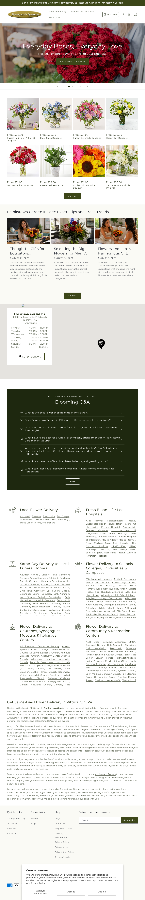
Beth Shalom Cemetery (46, 603)
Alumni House (127, 601)
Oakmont (39, 519)
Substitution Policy (64, 852)
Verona (37, 522)
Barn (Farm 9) (127, 614)
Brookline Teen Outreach (121, 651)
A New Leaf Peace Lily (51, 185)
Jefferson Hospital (107, 536)
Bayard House (107, 617)
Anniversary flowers (105, 774)
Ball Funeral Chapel (58, 590)
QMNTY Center (126, 670)
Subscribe (129, 820)
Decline (102, 891)
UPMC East (118, 546)
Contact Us (60, 823)
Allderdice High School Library (118, 595)
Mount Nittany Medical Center (118, 540)
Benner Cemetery (42, 594)
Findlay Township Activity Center (104, 654)
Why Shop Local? (63, 828)
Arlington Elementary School (119, 604)
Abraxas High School (123, 582)
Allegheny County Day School (104, 598)
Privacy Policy (37, 883)
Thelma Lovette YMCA (108, 680)
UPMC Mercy (119, 549)
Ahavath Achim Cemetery (34, 578)
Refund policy (61, 847)
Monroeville (26, 519)
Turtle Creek (26, 522)
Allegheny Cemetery (51, 581)
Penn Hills (50, 519)
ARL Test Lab (102, 582)
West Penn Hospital (114, 552)
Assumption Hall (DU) (109, 611)
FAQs (57, 818)
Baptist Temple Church (44, 672)
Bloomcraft (116, 648)
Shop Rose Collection (72, 61)
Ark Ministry (55, 668)
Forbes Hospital (110, 527)
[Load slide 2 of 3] (69, 86)
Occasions (12, 823)
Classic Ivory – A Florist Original (118, 186)
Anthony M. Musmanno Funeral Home (48, 587)
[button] (76, 11)
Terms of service (63, 857)
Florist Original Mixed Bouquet (84, 186)
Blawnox (36, 516)
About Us (11, 833)
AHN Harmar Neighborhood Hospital (110, 520)
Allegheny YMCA (125, 642)
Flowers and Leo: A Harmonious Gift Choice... (114, 251)
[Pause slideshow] (87, 86)
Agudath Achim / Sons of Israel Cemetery (44, 574)
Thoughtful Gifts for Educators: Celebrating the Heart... (27, 251)
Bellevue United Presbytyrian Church (49, 681)
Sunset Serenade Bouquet (87, 138)
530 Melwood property (99, 579)
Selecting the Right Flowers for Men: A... (71, 251)
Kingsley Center (115, 664)
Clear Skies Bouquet (51, 138)
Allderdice (117, 592)
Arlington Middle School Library (104, 608)
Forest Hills (49, 516)
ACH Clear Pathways (99, 642)
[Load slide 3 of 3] (73, 86)
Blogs (34, 823)
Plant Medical (94, 543)
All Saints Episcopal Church (44, 652)
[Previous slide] (58, 86)
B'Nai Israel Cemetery (32, 590)
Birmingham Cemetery (47, 613)
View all (72, 196)
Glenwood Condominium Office (111, 661)
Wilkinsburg (48, 522)
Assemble (118, 645)
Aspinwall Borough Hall (98, 645)
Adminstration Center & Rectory (39, 646)
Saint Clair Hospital (117, 543)
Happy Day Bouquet (117, 138)
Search (34, 818)
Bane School (128, 611)
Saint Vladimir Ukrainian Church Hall (106, 674)
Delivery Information (61, 835)
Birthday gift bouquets (19, 777)
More (72, 481)
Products (11, 828)
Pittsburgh (63, 519)
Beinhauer (25, 594)
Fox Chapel (63, 516)
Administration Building (100, 585)
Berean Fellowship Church (35, 684)
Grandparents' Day (16, 818)
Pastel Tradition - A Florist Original (21, 139)
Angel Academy (94, 604)
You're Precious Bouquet (20, 185)
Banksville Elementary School (102, 614)
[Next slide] (80, 86)
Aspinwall (25, 516)
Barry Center (92, 617)
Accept (71, 891)
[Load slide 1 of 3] (65, 86)
